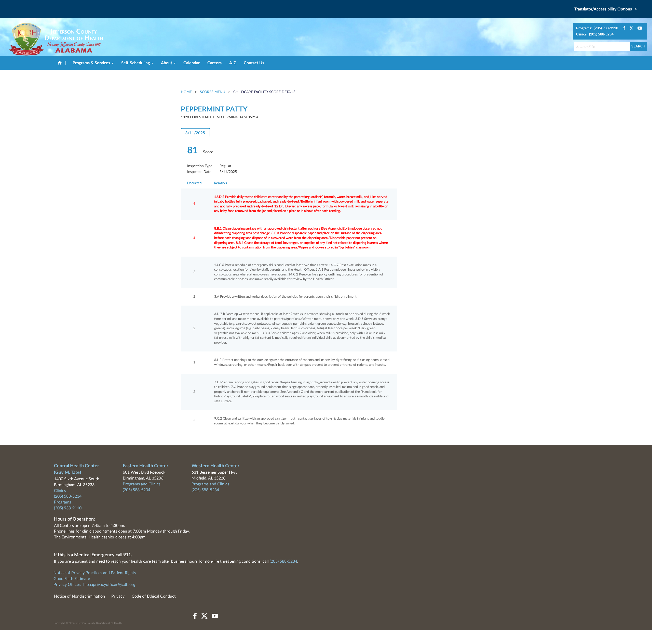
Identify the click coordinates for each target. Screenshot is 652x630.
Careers (214, 63)
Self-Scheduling (136, 63)
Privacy (118, 596)
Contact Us (254, 63)
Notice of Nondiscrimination (79, 596)
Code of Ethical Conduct (154, 596)
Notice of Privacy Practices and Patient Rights (94, 573)
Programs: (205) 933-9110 (597, 28)
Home (187, 92)
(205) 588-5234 (68, 496)
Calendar (191, 63)
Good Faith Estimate (71, 579)
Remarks (220, 183)
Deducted (194, 183)
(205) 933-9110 (68, 508)
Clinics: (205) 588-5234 (595, 34)
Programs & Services (92, 63)
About (167, 63)
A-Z (232, 63)
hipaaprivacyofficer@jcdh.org (109, 585)
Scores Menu (212, 92)
